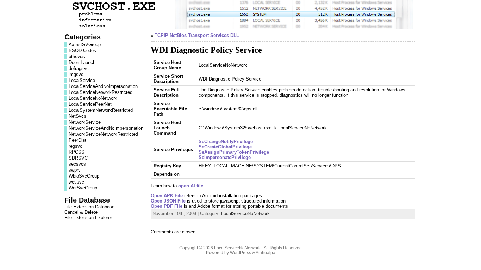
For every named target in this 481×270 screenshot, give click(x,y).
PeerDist (77, 140)
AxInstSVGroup (85, 44)
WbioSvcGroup (84, 176)
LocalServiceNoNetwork (93, 98)
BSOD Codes (82, 50)
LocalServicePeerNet (90, 104)
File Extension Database (89, 207)
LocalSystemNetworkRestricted (101, 110)
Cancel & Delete (81, 212)
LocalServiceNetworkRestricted (100, 92)
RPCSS (77, 152)
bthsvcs (77, 56)
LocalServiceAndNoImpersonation (103, 86)
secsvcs (77, 164)
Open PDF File (166, 206)
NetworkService (85, 122)
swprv (75, 170)
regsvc (75, 146)
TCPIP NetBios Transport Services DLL (197, 35)
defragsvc (79, 68)
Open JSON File (168, 201)
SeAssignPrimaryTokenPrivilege (234, 152)
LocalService (82, 80)
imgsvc (76, 74)
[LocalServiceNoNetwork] (240, 14)
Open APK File (167, 195)
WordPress (240, 252)
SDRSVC (78, 158)
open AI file (190, 185)
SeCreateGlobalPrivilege (225, 146)
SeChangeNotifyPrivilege (226, 141)
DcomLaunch (82, 62)
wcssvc (76, 182)
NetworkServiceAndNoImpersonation (106, 128)
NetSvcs (77, 116)
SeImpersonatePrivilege (225, 157)
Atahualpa (265, 252)
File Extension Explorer (88, 217)
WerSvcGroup (83, 188)
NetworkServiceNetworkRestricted (103, 134)
